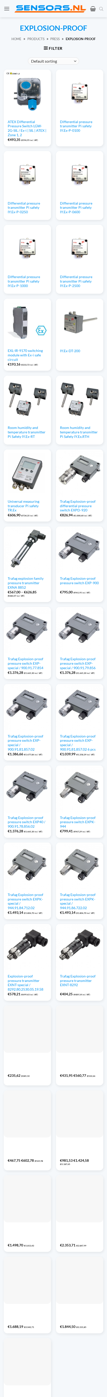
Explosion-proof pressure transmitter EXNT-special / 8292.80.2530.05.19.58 (25, 982)
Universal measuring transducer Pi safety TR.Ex (23, 506)
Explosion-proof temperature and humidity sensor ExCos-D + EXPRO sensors (78, 1149)
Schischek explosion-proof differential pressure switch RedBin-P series (79, 1064)
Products (36, 39)
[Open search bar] (101, 9)
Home (16, 39)
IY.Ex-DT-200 (70, 351)
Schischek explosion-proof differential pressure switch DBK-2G (27, 1062)
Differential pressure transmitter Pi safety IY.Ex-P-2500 (76, 281)
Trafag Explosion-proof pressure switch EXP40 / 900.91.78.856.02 (26, 822)
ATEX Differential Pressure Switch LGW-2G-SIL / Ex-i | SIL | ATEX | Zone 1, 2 (27, 128)
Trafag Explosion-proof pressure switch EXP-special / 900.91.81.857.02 (25, 742)
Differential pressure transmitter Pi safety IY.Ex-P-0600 (76, 207)
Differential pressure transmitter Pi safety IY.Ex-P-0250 (24, 207)
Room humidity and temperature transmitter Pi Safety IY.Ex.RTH (79, 432)
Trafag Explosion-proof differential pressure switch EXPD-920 (78, 506)
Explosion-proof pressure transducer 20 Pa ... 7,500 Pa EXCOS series (26, 1315)
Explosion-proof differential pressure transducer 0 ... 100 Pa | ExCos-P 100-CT (78, 1315)
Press (55, 39)
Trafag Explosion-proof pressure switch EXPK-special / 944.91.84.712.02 (25, 901)
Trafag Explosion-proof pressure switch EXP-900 (79, 581)
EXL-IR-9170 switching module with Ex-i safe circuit (25, 355)
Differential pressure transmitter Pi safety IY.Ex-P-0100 (76, 126)
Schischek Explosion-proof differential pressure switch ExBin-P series (26, 1149)
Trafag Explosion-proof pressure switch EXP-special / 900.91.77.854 (25, 663)
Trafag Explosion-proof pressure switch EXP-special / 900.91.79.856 (78, 663)
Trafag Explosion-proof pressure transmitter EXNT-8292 (78, 980)
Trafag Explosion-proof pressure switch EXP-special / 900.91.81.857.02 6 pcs (78, 742)
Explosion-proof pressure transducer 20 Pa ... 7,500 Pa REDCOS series (26, 1233)
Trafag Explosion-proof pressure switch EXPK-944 (78, 822)
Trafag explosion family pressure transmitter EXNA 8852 (26, 583)
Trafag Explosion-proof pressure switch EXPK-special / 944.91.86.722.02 (78, 901)
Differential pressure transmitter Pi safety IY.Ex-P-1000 (24, 281)
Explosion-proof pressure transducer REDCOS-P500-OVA (76, 1231)
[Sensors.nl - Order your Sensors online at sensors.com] (50, 8)
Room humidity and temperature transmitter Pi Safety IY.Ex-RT (27, 432)
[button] (7, 8)
